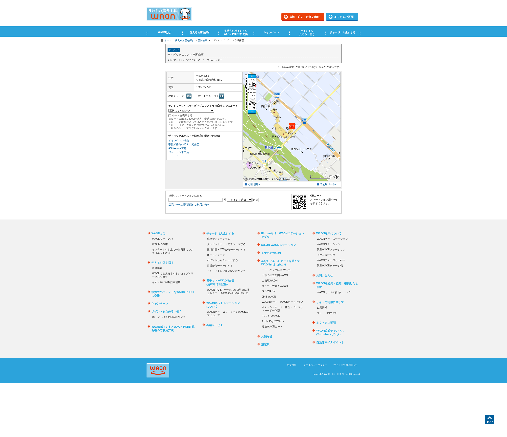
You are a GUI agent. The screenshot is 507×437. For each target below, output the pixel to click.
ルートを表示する (182, 115)
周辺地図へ (254, 184)
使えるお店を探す (184, 40)
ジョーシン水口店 (178, 152)
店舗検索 (202, 40)
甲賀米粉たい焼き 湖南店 (183, 144)
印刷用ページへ (329, 184)
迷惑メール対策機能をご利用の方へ (189, 204)
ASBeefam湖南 (177, 148)
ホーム (168, 40)
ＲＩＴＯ (173, 156)
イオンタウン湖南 (178, 140)
